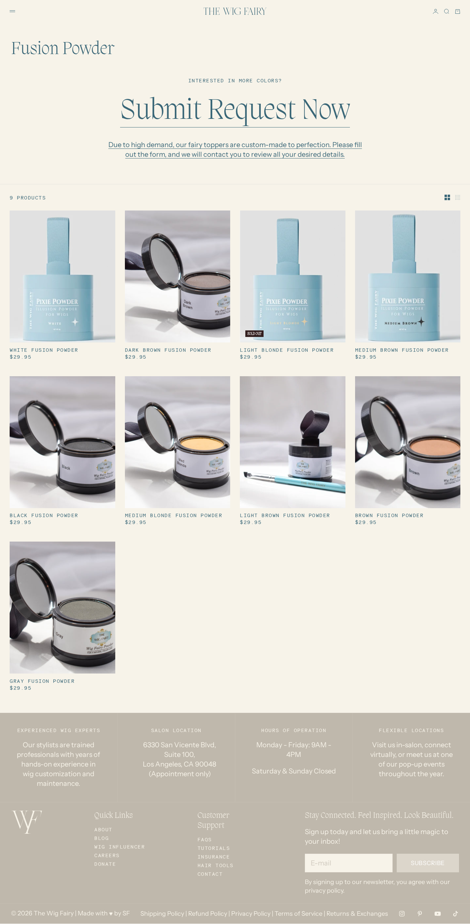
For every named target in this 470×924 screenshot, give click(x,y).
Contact (210, 874)
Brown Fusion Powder (389, 516)
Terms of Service (298, 913)
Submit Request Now (235, 111)
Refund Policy (207, 913)
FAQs (204, 839)
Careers (107, 855)
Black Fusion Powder (44, 516)
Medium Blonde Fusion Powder (174, 516)
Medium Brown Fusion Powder (402, 350)
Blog (101, 838)
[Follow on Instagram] (401, 913)
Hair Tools (215, 865)
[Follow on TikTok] (455, 913)
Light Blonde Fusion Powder (287, 350)
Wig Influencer (119, 846)
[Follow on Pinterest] (419, 913)
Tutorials (213, 848)
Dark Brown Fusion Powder (168, 350)
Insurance (213, 856)
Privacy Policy (250, 913)
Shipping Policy (162, 913)
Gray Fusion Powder (42, 681)
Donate (105, 864)
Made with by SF (104, 913)
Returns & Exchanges (357, 913)
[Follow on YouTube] (437, 913)
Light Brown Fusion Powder (285, 516)
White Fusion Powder (44, 350)
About (103, 829)
